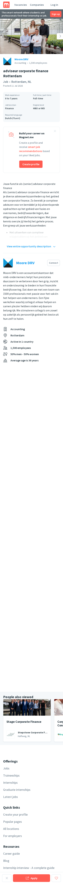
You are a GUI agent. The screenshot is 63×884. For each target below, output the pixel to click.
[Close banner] (55, 131)
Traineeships (11, 775)
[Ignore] (6, 878)
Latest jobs (10, 797)
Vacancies (20, 4)
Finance (9, 108)
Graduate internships (16, 790)
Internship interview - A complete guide (28, 868)
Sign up (56, 14)
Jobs (6, 768)
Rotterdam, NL (21, 82)
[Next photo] (56, 36)
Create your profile (15, 814)
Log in (54, 4)
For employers (12, 836)
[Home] (6, 4)
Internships (10, 783)
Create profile (30, 164)
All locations (11, 829)
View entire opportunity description (29, 246)
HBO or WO (39, 108)
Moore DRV (21, 59)
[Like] (56, 878)
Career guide (11, 854)
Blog (6, 861)
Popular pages (12, 822)
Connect (53, 262)
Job (5, 82)
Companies (37, 4)
